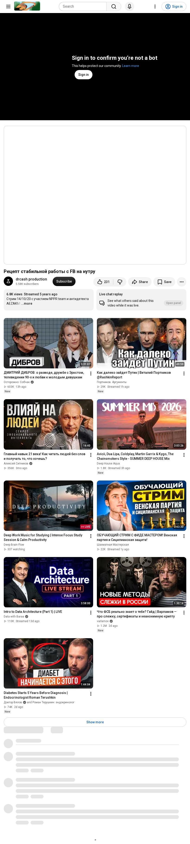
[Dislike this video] (119, 282)
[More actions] (181, 282)
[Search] (113, 6)
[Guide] (8, 6)
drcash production (31, 279)
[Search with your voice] (129, 6)
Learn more (130, 66)
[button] (141, 299)
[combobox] (84, 6)
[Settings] (155, 6)
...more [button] (26, 303)
